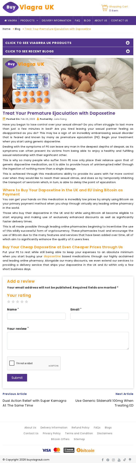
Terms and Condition (79, 433)
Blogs (108, 427)
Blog (87, 20)
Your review (18, 329)
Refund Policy (81, 427)
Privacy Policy (52, 433)
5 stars (26, 302)
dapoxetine (52, 256)
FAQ (77, 20)
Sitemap (79, 439)
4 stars (22, 302)
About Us (101, 20)
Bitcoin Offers (60, 439)
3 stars (17, 302)
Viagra (12, 20)
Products (28, 20)
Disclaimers (104, 433)
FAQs (97, 427)
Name (13, 309)
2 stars (13, 302)
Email (76, 309)
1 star (9, 302)
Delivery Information (56, 20)
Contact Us (119, 20)
